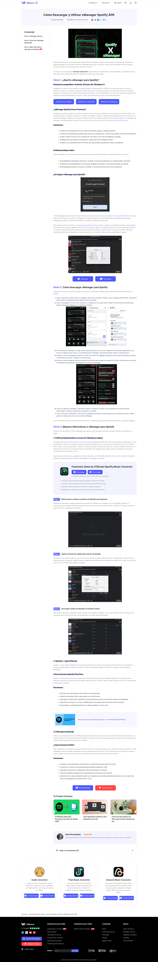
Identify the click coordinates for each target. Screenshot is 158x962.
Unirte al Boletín (128, 940)
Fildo (54, 736)
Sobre (104, 929)
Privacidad (105, 935)
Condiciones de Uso (108, 932)
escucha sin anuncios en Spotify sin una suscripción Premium (111, 216)
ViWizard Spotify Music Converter (75, 442)
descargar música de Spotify (94, 225)
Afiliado (104, 938)
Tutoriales (126, 938)
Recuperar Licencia (129, 932)
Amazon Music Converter (118, 880)
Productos (92, 3)
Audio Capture (51, 932)
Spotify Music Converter (56, 929)
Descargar (80, 472)
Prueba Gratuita (84, 788)
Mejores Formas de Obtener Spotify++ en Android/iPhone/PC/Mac (101, 719)
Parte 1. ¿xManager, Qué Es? (33, 36)
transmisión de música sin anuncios (117, 120)
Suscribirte (75, 951)
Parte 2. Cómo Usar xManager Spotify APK (34, 42)
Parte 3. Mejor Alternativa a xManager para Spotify (33, 48)
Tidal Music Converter (79, 880)
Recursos (105, 3)
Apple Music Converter (54, 940)
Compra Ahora (106, 788)
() (106, 20)
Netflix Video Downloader (84, 929)
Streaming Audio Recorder (55, 943)
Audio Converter (39, 880)
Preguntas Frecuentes (130, 935)
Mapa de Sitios (107, 940)
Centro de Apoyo (128, 929)
